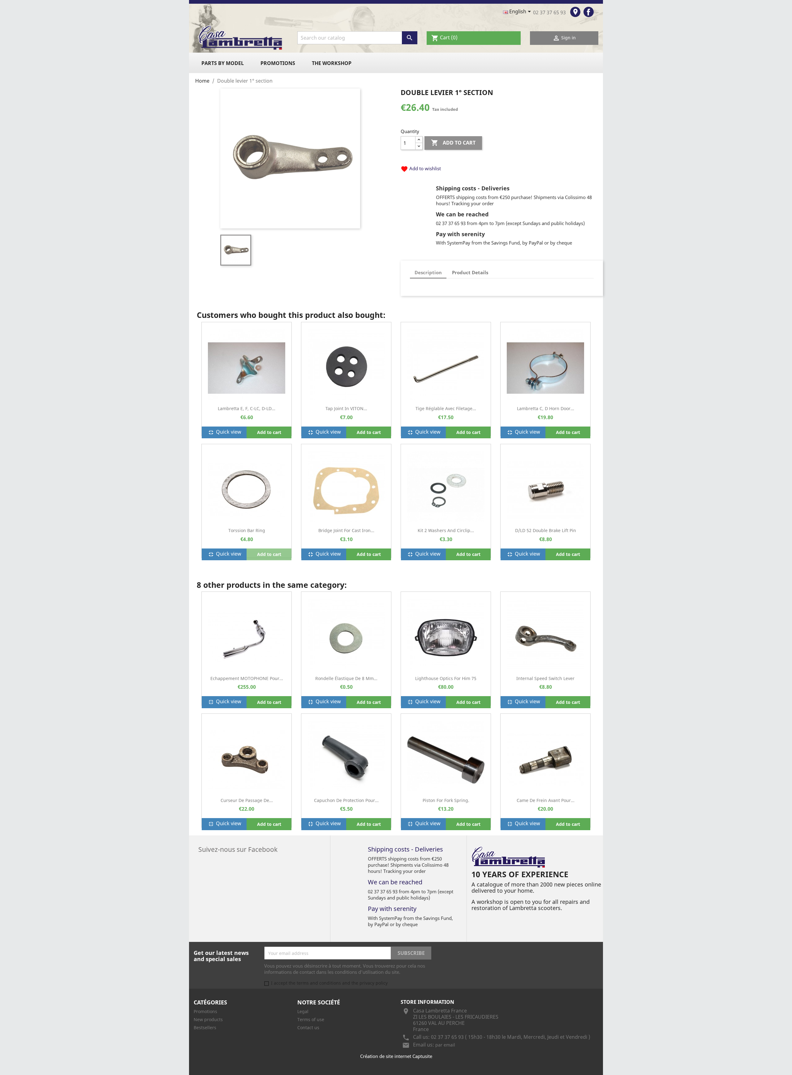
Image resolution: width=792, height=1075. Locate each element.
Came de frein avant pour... (546, 800)
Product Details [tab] (470, 272)
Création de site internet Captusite (396, 1056)
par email (445, 1045)
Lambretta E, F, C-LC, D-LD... (246, 408)
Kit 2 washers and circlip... (446, 530)
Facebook (588, 12)
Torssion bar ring (246, 530)
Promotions (277, 63)
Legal (302, 1011)
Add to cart (453, 142)
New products (208, 1019)
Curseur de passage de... (247, 800)
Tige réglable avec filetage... (445, 408)
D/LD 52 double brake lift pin (545, 530)
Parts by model (222, 63)
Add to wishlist (421, 168)
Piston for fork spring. (446, 800)
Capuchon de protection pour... (346, 800)
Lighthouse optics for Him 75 (445, 678)
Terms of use (310, 1019)
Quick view (224, 432)
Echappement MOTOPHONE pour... (246, 678)
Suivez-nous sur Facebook (238, 848)
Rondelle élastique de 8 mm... (346, 678)
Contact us (308, 1027)
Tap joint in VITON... (346, 408)
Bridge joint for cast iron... (346, 530)
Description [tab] (428, 272)
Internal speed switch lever (545, 678)
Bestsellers (205, 1027)
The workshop (331, 63)
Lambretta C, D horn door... (545, 408)
